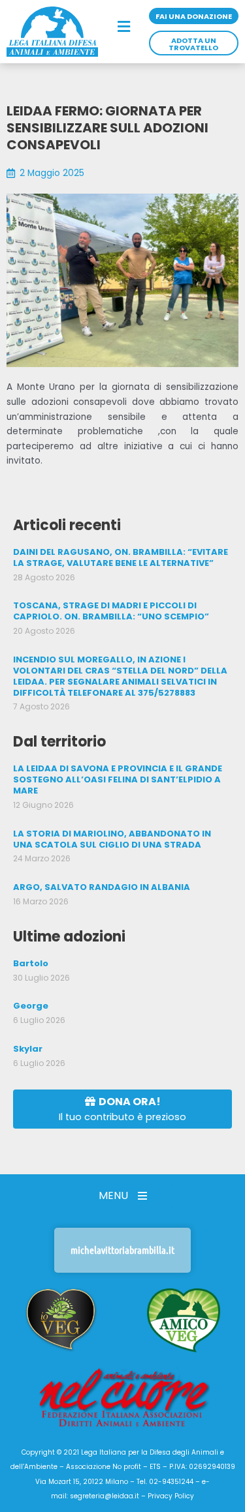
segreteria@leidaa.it (104, 1496)
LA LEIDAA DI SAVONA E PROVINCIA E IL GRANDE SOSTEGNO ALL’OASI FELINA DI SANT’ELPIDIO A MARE (117, 779)
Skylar (27, 1049)
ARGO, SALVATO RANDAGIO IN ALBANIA (101, 887)
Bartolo (30, 963)
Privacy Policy (171, 1496)
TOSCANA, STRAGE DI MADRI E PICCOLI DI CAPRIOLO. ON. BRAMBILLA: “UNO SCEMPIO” (111, 611)
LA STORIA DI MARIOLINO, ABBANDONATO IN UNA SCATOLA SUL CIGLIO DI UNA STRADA (112, 839)
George (30, 1006)
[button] (123, 27)
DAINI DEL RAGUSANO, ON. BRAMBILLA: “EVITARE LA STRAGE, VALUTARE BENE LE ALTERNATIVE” (120, 557)
